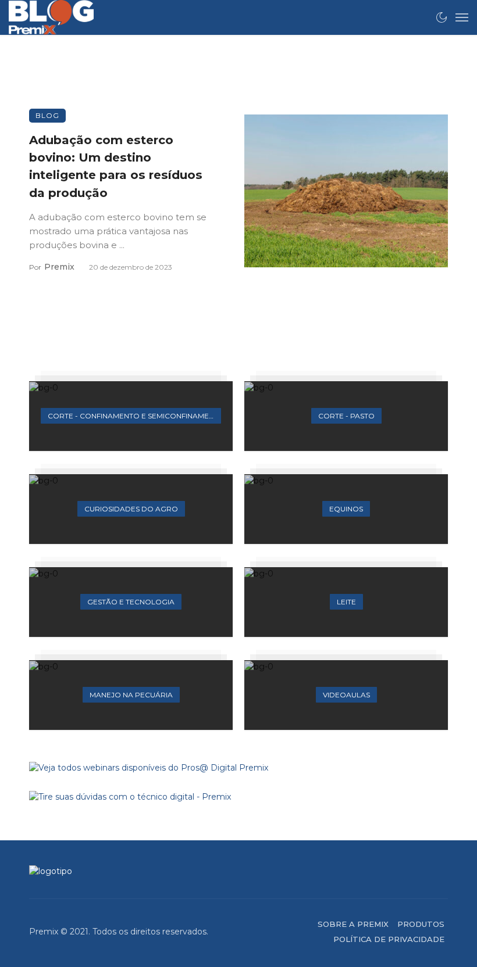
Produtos (420, 924)
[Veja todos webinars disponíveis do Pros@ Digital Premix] (238, 767)
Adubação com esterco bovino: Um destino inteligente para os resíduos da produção (115, 166)
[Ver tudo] (131, 416)
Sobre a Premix (353, 924)
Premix (59, 267)
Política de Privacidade (388, 939)
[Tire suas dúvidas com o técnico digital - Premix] (238, 797)
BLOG (47, 115)
